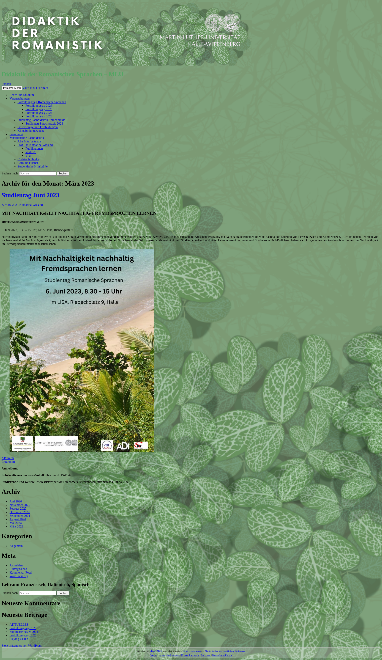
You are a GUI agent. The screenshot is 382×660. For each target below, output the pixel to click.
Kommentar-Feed (21, 572)
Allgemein (16, 546)
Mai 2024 (16, 523)
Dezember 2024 (20, 512)
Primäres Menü (12, 87)
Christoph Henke (28, 159)
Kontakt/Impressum (190, 655)
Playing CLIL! (19, 639)
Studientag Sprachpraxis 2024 (44, 123)
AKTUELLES (19, 624)
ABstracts (8, 458)
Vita (28, 155)
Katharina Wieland (31, 204)
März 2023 (16, 526)
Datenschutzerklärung (222, 655)
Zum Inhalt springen (36, 87)
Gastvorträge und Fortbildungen (38, 127)
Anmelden (16, 565)
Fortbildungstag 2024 (38, 112)
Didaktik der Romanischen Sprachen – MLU (62, 74)
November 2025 (20, 505)
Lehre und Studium (22, 95)
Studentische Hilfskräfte (33, 166)
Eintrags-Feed (18, 569)
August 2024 (18, 519)
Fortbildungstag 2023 (38, 116)
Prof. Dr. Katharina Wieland (35, 145)
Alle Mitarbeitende (29, 141)
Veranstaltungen (20, 98)
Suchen (6, 84)
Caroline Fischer (28, 163)
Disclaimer (206, 655)
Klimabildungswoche (31, 130)
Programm (8, 461)
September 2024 (20, 515)
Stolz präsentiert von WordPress (22, 645)
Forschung (16, 134)
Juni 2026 (16, 501)
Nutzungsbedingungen (169, 655)
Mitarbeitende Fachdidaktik (27, 137)
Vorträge (30, 152)
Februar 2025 (18, 508)
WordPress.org (19, 576)
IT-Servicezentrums (192, 651)
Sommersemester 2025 (24, 631)
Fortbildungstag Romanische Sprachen (42, 102)
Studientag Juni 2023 (30, 195)
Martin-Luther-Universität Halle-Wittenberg (225, 651)
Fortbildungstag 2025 (38, 109)
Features (153, 655)
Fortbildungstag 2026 (38, 105)
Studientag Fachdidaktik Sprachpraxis (41, 120)
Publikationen (34, 148)
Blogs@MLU (156, 651)
